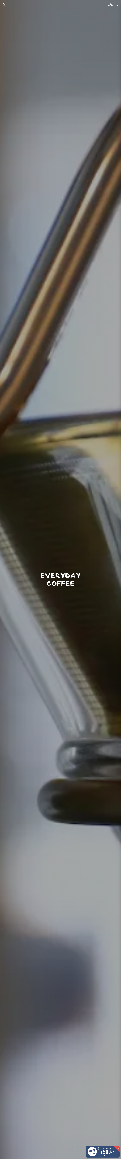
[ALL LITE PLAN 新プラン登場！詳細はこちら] (103, 1152)
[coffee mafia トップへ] (4, 4)
